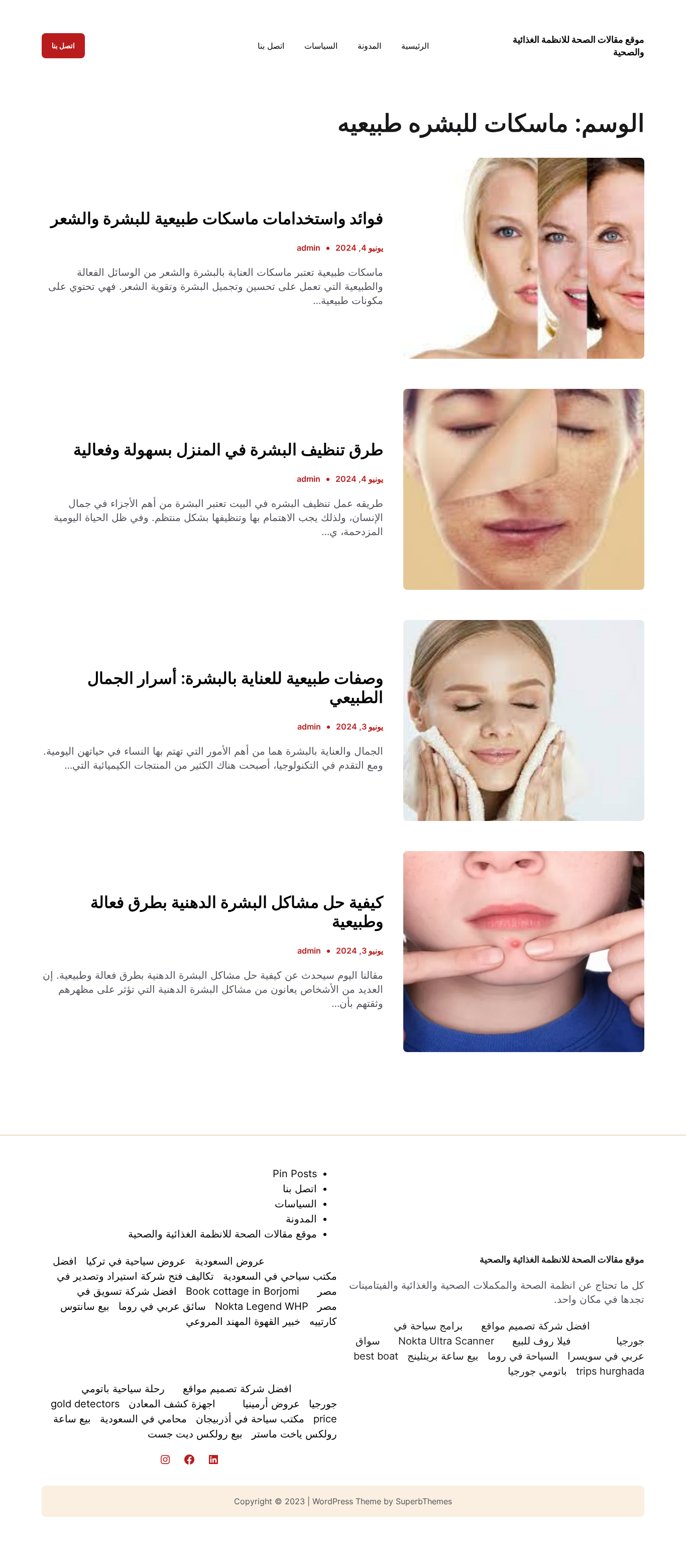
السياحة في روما (523, 1356)
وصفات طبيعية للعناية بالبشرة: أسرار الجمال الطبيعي (235, 688)
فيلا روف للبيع (541, 1341)
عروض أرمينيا (271, 1404)
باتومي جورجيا (537, 1371)
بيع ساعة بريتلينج (443, 1356)
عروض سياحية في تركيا (136, 1261)
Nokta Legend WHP (261, 1306)
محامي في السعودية (143, 1419)
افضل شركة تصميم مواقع (535, 1326)
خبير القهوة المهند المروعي (243, 1321)
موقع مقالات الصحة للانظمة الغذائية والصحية (562, 1259)
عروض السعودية (230, 1261)
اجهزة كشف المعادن (172, 1404)
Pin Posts (295, 1174)
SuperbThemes (424, 1501)
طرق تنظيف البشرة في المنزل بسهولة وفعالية (228, 449)
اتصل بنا (63, 45)
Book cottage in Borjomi (242, 1291)
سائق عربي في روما (162, 1306)
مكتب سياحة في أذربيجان (250, 1419)
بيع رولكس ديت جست (195, 1434)
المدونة (301, 1219)
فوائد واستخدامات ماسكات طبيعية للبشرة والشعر (217, 218)
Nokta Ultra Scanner (446, 1341)
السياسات (296, 1204)
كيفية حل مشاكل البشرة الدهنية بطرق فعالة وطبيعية (236, 912)
